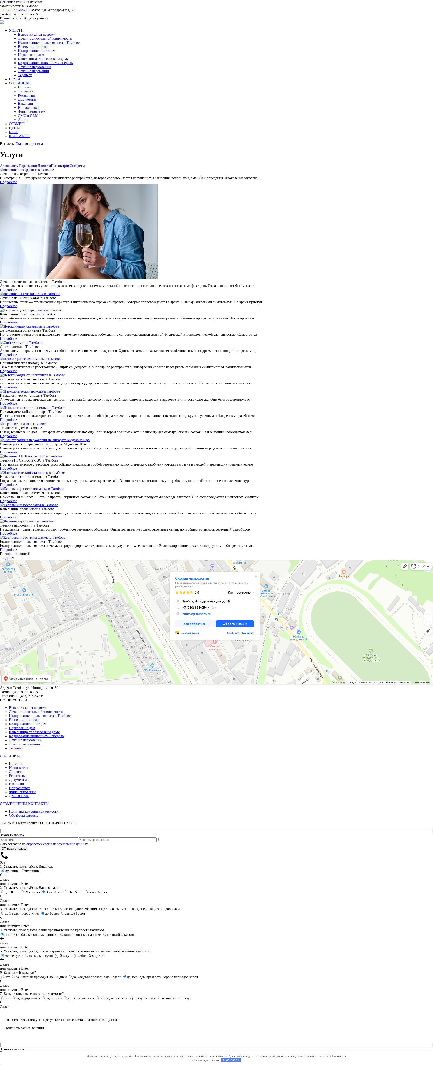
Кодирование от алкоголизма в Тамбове (49, 42)
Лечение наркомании (34, 67)
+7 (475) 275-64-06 (14, 10)
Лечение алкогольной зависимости (45, 38)
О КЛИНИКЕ (19, 83)
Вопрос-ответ (28, 107)
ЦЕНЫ (14, 128)
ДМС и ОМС (28, 116)
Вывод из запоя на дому (36, 34)
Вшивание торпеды (33, 47)
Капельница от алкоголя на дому (43, 59)
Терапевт (25, 75)
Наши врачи (18, 767)
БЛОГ (13, 132)
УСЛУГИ (16, 30)
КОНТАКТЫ (19, 136)
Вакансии (25, 103)
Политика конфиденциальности (33, 811)
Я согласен (231, 1060)
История (24, 87)
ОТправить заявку (14, 848)
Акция (23, 120)
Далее (9, 558)
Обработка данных (23, 815)
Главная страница (29, 144)
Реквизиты (26, 95)
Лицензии (26, 91)
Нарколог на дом (31, 55)
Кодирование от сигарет (36, 51)
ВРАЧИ (14, 79)
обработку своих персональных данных (57, 844)
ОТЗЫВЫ (17, 124)
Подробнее (8, 182)
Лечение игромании (33, 71)
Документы (27, 99)
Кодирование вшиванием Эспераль (45, 63)
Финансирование (31, 111)
